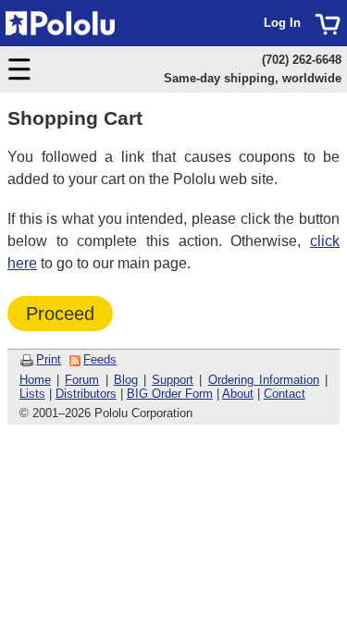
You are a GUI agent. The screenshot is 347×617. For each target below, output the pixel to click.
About (238, 394)
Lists (32, 394)
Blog (126, 380)
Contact (284, 394)
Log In (282, 23)
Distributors (86, 394)
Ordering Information (263, 380)
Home (35, 380)
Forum (82, 380)
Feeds (100, 359)
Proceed (60, 313)
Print (48, 359)
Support (172, 380)
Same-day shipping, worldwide (252, 78)
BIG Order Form (170, 394)
